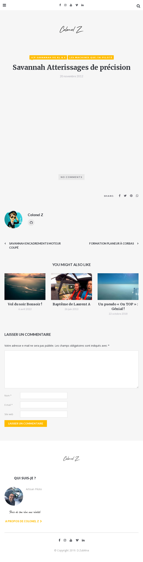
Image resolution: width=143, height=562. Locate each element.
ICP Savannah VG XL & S (48, 57)
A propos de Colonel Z (22, 521)
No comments (71, 177)
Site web (8, 414)
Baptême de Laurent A (71, 304)
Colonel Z (35, 215)
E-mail (8, 405)
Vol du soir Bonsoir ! (25, 304)
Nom (8, 395)
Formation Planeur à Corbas (111, 243)
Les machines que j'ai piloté (90, 57)
